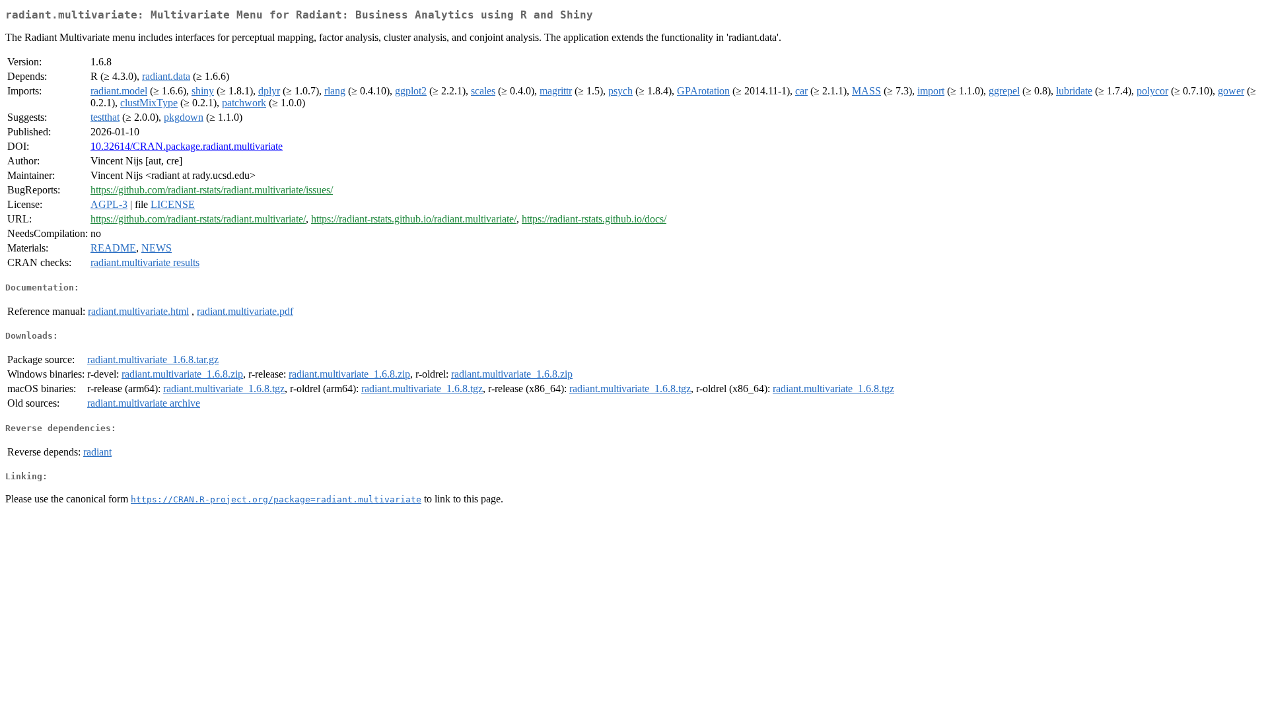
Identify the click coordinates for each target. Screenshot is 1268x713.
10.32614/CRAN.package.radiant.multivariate (186, 146)
